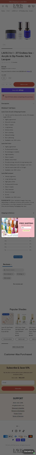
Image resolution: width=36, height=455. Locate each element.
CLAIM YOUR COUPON (26, 230)
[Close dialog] (33, 219)
